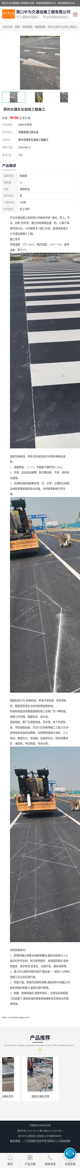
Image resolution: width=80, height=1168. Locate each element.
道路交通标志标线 (59, 1096)
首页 (17, 26)
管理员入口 (53, 1141)
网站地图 (65, 1141)
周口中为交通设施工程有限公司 (33, 1136)
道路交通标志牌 (20, 1096)
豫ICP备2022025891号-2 (51, 1131)
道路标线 (40, 26)
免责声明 (41, 1141)
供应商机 (27, 26)
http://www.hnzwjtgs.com (15, 1017)
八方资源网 (29, 1141)
